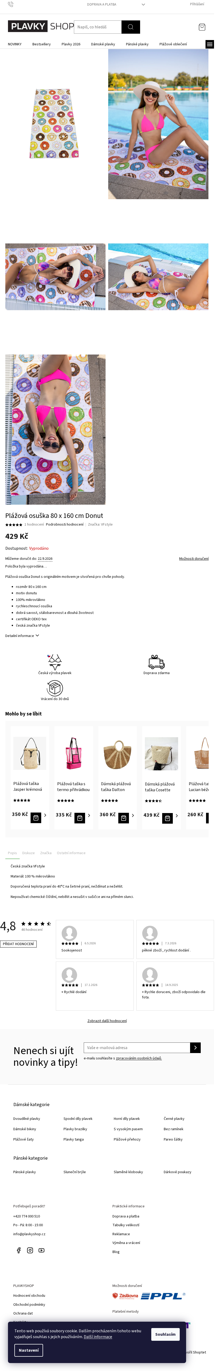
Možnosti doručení (194, 558)
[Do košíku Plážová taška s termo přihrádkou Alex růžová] (83, 818)
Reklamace (121, 1234)
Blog (116, 1252)
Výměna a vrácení (126, 1243)
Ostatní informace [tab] (71, 853)
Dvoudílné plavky (26, 1118)
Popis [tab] (12, 853)
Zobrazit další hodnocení (107, 1021)
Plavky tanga (74, 1139)
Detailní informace (19, 636)
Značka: (100, 524)
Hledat (130, 27)
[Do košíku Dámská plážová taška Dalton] (127, 818)
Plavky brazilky (75, 1129)
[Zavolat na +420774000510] (16, 4)
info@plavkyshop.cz (29, 1234)
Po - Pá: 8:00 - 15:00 (28, 1225)
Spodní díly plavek (78, 1118)
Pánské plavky (24, 1172)
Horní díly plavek (127, 1118)
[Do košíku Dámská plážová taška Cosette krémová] (170, 818)
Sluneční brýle (75, 1172)
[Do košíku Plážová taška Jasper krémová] (39, 817)
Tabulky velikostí (125, 1225)
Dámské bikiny (24, 1129)
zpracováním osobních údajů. (139, 1058)
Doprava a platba (101, 4)
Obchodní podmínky (29, 1304)
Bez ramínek (173, 1129)
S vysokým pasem (128, 1129)
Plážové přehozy (127, 1139)
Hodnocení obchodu (29, 1295)
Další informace (98, 1337)
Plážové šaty (23, 1139)
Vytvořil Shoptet (193, 1352)
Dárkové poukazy (177, 1172)
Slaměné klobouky (128, 1172)
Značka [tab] (46, 853)
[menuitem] (15, 44)
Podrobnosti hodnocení (64, 524)
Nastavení (29, 1350)
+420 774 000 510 (26, 1216)
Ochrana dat (23, 1313)
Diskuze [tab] (28, 853)
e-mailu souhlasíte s (123, 1058)
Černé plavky (174, 1118)
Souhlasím (165, 1334)
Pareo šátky (173, 1139)
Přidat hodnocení (18, 944)
